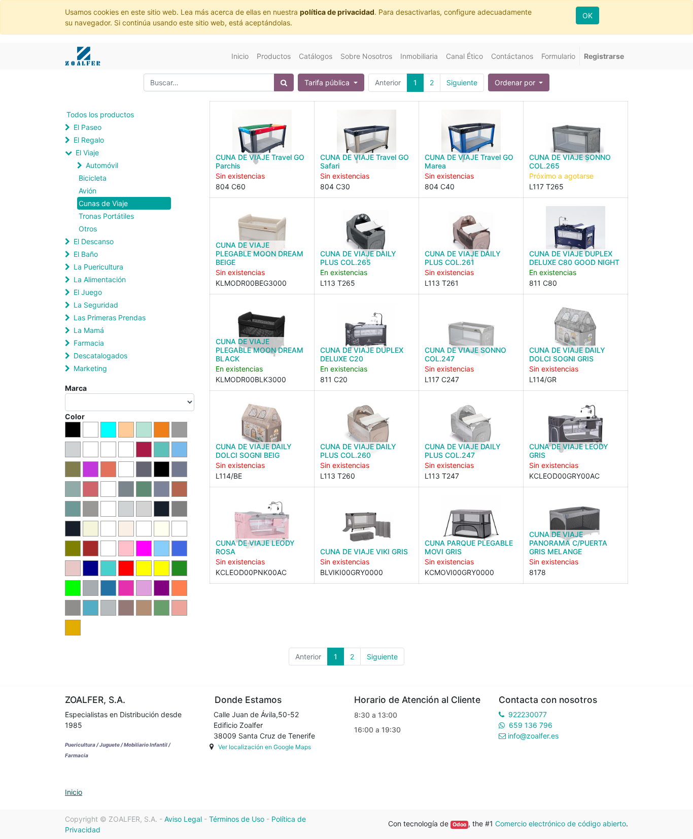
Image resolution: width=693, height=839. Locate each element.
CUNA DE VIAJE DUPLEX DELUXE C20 (361, 354)
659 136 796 (531, 725)
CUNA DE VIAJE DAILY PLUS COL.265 (358, 257)
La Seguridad (96, 304)
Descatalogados (100, 355)
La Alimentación (100, 279)
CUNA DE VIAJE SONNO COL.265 (570, 161)
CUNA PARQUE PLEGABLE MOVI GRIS (469, 547)
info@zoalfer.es (533, 735)
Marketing (90, 368)
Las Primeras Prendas (110, 317)
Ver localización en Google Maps (264, 747)
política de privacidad (337, 12)
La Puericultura (98, 266)
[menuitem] (240, 56)
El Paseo (87, 127)
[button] (519, 82)
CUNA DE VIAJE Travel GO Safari (364, 161)
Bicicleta (93, 178)
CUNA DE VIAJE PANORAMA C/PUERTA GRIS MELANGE (568, 543)
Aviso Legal (183, 819)
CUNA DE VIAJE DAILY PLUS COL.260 (358, 450)
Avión (87, 190)
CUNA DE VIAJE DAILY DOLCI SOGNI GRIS (567, 354)
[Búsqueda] (284, 82)
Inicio (73, 792)
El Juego (88, 292)
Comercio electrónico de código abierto (560, 823)
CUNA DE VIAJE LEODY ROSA (255, 547)
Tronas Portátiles (106, 216)
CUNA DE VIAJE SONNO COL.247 (465, 354)
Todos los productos (100, 114)
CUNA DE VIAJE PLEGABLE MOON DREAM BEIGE (259, 253)
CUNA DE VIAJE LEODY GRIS (568, 450)
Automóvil (102, 165)
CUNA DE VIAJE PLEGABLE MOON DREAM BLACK (259, 350)
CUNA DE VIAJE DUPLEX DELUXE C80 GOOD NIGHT (574, 257)
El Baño (86, 254)
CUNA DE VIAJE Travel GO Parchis (260, 161)
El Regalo (89, 140)
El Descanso (94, 241)
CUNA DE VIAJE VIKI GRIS (364, 551)
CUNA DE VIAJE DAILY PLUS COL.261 (463, 257)
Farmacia (89, 343)
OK (587, 15)
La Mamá (89, 330)
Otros (88, 228)
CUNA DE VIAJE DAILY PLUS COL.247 (463, 450)
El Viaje (87, 152)
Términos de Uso (236, 819)
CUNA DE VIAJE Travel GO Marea (469, 161)
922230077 (527, 714)
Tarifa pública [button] (328, 82)
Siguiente (461, 82)
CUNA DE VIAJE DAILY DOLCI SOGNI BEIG (254, 450)
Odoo (459, 824)
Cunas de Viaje (103, 203)
